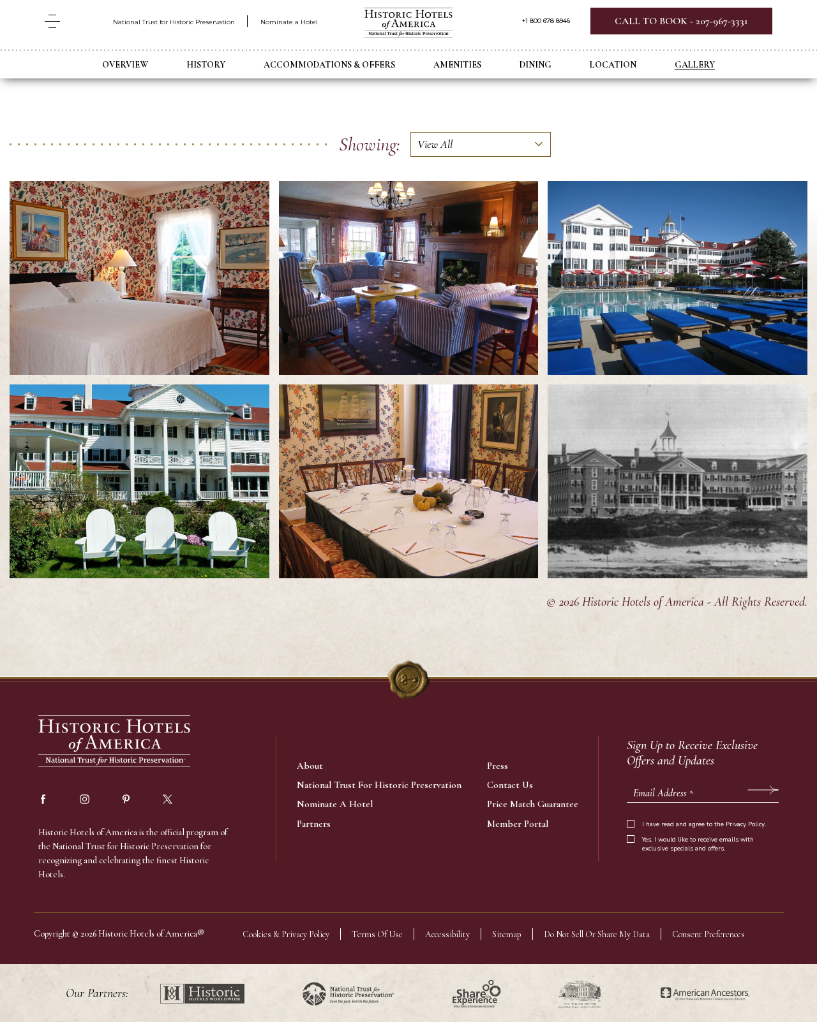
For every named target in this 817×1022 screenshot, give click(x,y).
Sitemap (506, 934)
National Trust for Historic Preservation (174, 22)
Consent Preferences (708, 934)
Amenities (457, 64)
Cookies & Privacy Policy (286, 934)
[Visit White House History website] (579, 993)
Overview (125, 64)
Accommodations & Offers (329, 64)
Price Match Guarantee (532, 804)
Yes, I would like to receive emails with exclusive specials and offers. (698, 844)
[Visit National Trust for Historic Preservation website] (348, 993)
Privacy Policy (745, 824)
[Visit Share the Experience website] (476, 993)
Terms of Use (377, 934)
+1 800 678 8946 (546, 21)
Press (497, 765)
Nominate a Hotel (289, 22)
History (205, 64)
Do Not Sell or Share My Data (597, 934)
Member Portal (517, 823)
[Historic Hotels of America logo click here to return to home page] (408, 24)
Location (613, 64)
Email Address (663, 793)
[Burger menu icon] (52, 21)
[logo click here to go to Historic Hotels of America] (114, 742)
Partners (314, 823)
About (310, 765)
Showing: (369, 144)
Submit (763, 790)
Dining (535, 64)
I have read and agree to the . (704, 824)
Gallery (695, 64)
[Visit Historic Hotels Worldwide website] (202, 993)
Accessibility (447, 934)
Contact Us (510, 785)
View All (435, 144)
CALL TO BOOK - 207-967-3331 (681, 21)
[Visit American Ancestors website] (705, 993)
